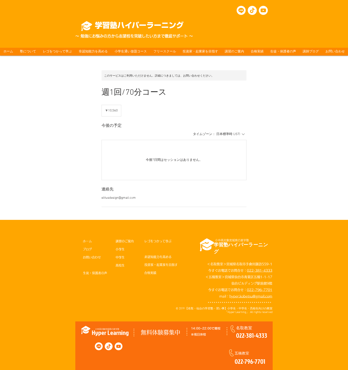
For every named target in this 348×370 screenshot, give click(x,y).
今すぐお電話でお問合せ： (227, 270)
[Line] (241, 10)
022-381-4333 (259, 270)
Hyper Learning (110, 332)
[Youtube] (263, 10)
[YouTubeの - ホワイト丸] (118, 346)
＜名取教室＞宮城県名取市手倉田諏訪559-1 (239, 264)
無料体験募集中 (160, 332)
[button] (27, 52)
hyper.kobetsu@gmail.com (250, 296)
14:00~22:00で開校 (206, 328)
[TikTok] (252, 10)
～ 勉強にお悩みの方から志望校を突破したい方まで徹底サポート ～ (134, 36)
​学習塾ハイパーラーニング (139, 25)
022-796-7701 (259, 289)
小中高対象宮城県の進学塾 (232, 240)
